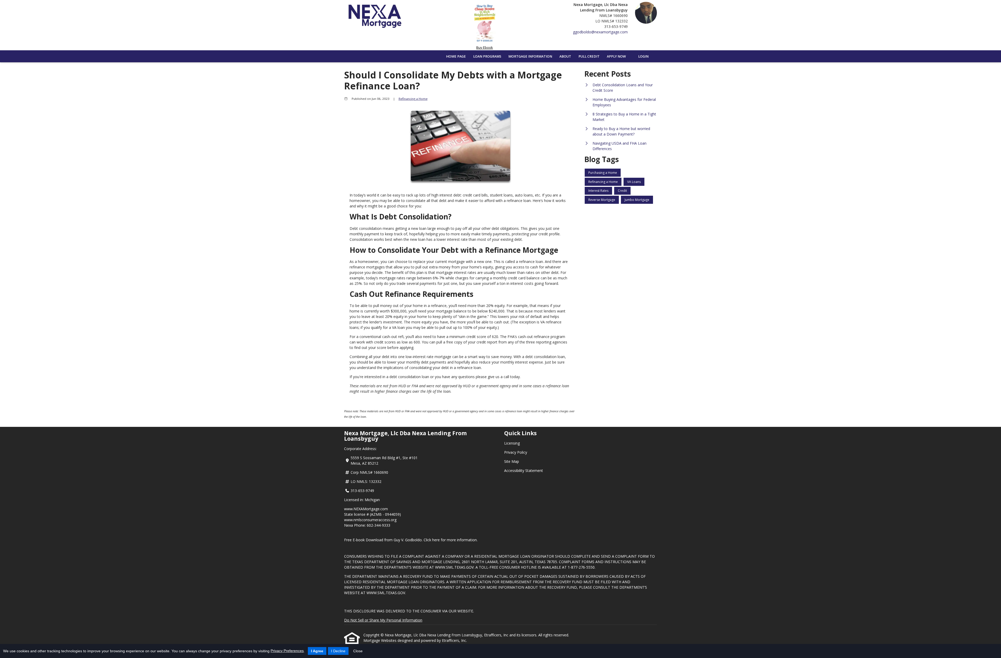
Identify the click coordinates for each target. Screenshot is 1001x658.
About (565, 56)
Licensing (512, 443)
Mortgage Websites (380, 640)
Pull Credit (589, 56)
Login (643, 56)
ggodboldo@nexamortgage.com (600, 31)
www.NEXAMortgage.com (366, 508)
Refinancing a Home (413, 99)
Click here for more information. (451, 539)
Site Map (511, 461)
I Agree (317, 651)
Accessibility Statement (523, 470)
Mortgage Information (530, 56)
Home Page (456, 56)
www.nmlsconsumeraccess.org (370, 519)
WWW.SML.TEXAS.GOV (454, 567)
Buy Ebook (484, 47)
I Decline (338, 651)
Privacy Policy (515, 452)
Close (358, 651)
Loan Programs (487, 56)
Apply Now (616, 56)
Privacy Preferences (287, 651)
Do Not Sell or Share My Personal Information (383, 620)
